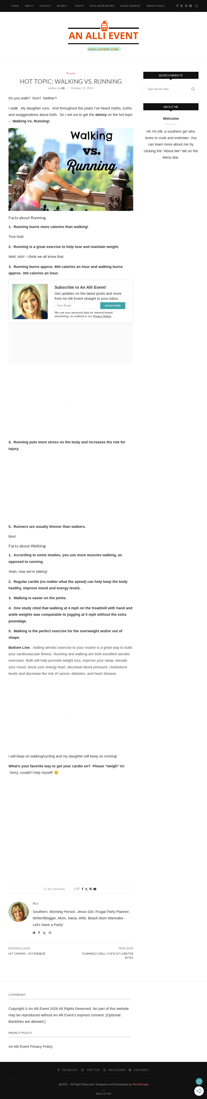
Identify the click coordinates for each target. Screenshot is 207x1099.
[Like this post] (77, 889)
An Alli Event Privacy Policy (30, 1047)
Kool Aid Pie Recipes (102, 5)
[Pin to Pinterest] (90, 889)
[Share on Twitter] (86, 889)
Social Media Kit (130, 5)
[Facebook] (177, 6)
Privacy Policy (156, 5)
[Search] (196, 6)
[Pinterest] (190, 6)
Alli (63, 88)
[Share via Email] (94, 889)
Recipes (61, 5)
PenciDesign (141, 1084)
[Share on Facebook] (82, 889)
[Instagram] (186, 6)
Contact (45, 5)
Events (79, 5)
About (29, 5)
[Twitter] (181, 6)
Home (15, 5)
